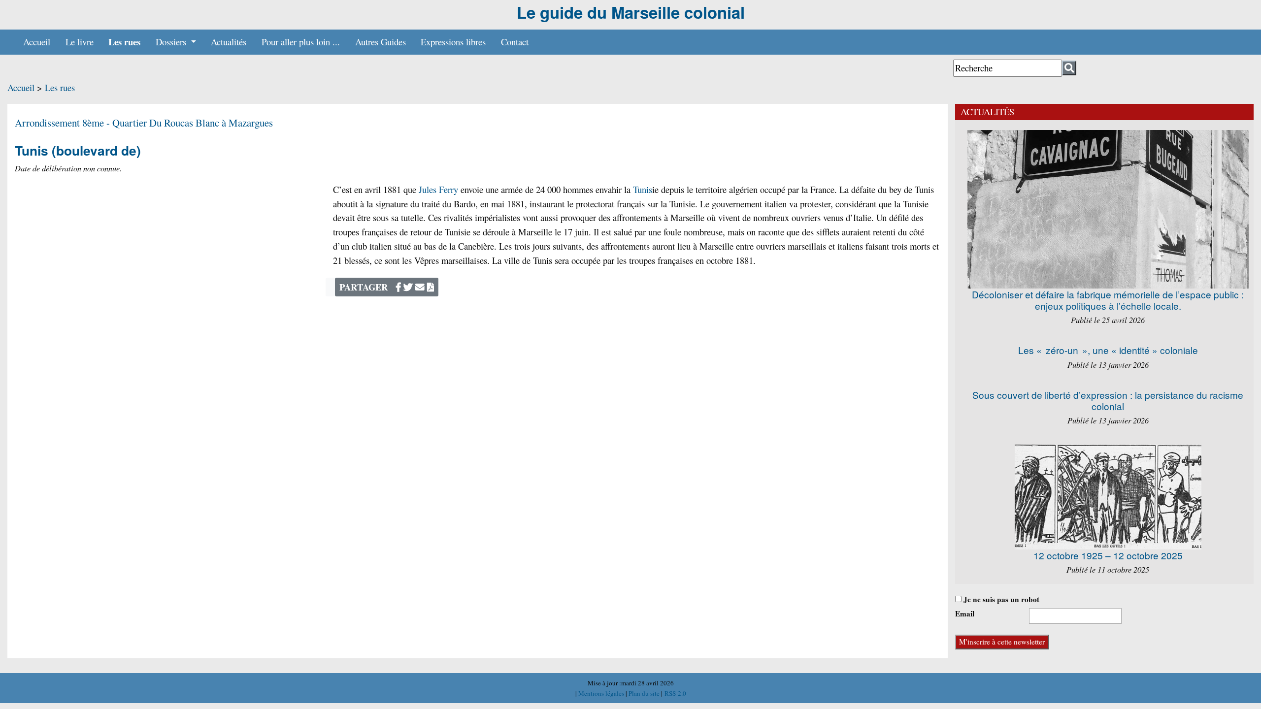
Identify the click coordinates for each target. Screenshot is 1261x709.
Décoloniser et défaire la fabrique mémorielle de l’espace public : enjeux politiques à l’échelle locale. (1108, 300)
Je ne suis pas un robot (1000, 599)
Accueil (36, 41)
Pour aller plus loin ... (301, 41)
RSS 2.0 (674, 693)
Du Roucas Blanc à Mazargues (211, 122)
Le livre (80, 41)
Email (964, 613)
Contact (515, 41)
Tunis (642, 189)
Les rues (124, 41)
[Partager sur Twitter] (408, 286)
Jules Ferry (438, 189)
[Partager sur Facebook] (398, 286)
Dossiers (172, 41)
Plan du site (645, 693)
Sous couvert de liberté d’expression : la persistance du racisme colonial (1107, 400)
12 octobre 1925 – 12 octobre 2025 (1108, 555)
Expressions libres (453, 41)
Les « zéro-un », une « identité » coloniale (1108, 349)
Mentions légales (602, 693)
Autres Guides (380, 41)
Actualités (228, 41)
